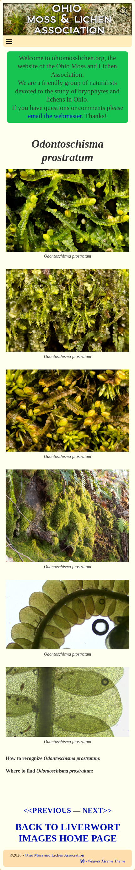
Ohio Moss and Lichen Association (54, 855)
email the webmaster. (56, 115)
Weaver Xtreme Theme (106, 861)
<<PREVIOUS (47, 810)
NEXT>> (97, 810)
